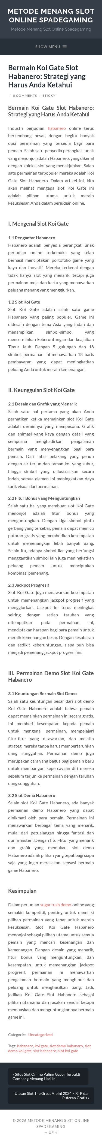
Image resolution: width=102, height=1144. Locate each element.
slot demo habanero (66, 1046)
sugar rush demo (56, 904)
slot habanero (44, 1051)
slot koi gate (68, 1051)
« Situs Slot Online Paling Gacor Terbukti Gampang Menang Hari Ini (46, 1076)
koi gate (41, 1046)
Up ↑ (53, 1132)
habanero (57, 128)
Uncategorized (40, 1035)
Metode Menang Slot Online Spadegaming (51, 15)
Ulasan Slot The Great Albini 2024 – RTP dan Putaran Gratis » (52, 1095)
